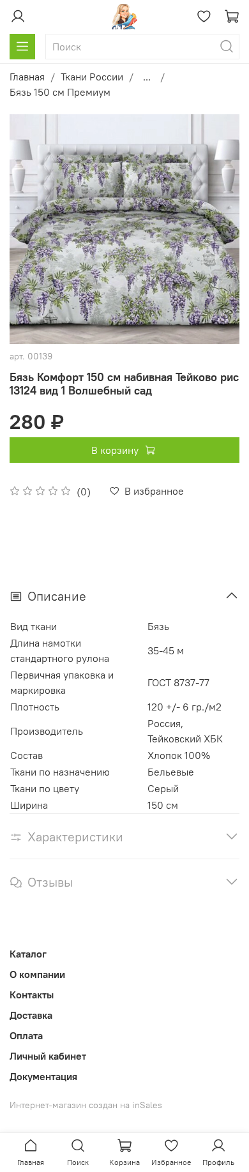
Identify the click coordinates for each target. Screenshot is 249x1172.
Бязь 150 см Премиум (60, 92)
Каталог (28, 953)
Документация (43, 1076)
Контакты (32, 994)
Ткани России (92, 76)
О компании (37, 974)
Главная (27, 76)
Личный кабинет (48, 1055)
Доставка (31, 1015)
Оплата (26, 1035)
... (147, 76)
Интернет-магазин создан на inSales (86, 1105)
